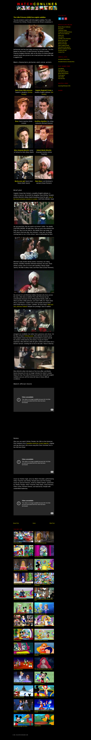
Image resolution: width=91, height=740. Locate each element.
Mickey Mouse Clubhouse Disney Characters (42, 585)
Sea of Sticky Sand (18, 669)
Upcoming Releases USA (64, 85)
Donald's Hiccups (62, 50)
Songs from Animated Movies (65, 32)
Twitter (59, 18)
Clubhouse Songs (62, 30)
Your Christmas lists (39, 626)
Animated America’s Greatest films (66, 61)
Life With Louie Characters (64, 38)
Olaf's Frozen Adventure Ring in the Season (22, 711)
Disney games (61, 70)
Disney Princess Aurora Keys (21, 570)
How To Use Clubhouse (63, 33)
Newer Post (16, 523)
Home (34, 523)
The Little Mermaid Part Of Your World (43, 669)
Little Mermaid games (63, 71)
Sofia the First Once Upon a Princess (22, 584)
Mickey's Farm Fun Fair (19, 614)
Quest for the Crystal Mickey (20, 599)
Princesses (60, 28)
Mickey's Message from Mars (20, 726)
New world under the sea (40, 614)
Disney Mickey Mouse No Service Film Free (43, 600)
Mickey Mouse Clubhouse (64, 27)
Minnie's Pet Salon (62, 43)
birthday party (29, 336)
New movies (61, 37)
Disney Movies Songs (19, 626)
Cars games (61, 68)
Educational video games (64, 47)
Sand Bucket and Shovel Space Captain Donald (43, 711)
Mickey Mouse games (63, 73)
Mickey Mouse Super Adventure (21, 556)
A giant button (37, 725)
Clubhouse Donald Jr (39, 683)
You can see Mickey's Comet (41, 697)
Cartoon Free (61, 52)
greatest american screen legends (38, 443)
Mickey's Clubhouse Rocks (64, 48)
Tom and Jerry (61, 78)
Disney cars (61, 35)
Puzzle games (61, 75)
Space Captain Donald (63, 45)
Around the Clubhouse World (41, 570)
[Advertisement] (34, 425)
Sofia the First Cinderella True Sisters (22, 683)
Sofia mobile (61, 76)
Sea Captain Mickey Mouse (20, 654)
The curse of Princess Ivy (40, 543)
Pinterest (66, 18)
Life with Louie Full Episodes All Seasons (42, 655)
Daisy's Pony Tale (62, 42)
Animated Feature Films (63, 59)
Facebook (62, 18)
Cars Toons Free (18, 543)
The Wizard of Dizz (38, 556)
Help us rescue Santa (19, 697)
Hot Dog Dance (17, 640)
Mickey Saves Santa (63, 40)
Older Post (51, 523)
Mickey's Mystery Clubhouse (41, 640)
